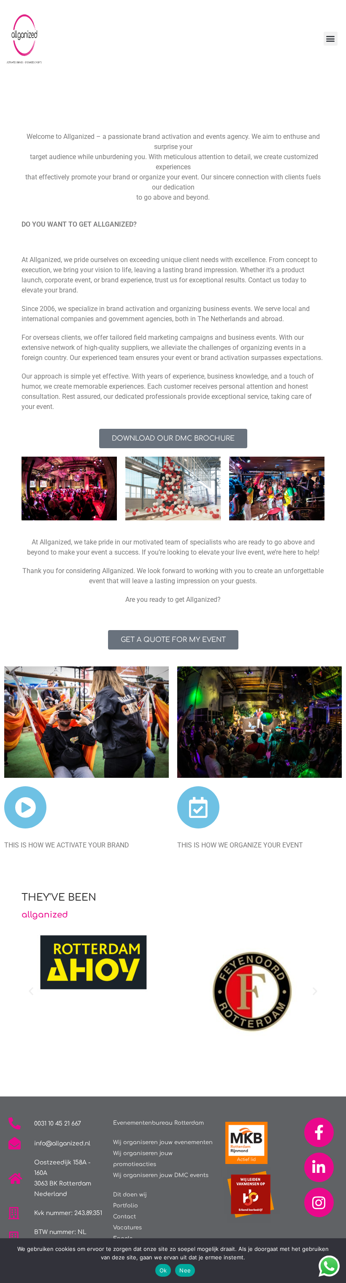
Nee (185, 1270)
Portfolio (125, 1206)
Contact (124, 1217)
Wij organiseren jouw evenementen (163, 1142)
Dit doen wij (130, 1195)
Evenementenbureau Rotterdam (158, 1123)
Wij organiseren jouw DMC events (160, 1175)
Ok (163, 1270)
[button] (331, 39)
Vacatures (127, 1228)
